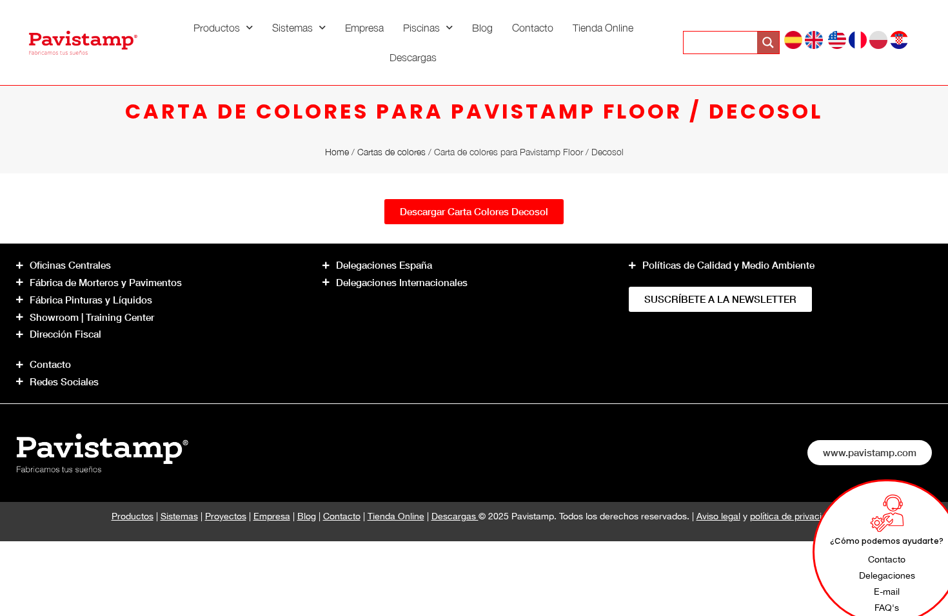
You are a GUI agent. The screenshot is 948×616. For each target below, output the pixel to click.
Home (337, 151)
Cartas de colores (391, 151)
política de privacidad (793, 516)
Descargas (413, 57)
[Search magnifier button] (768, 42)
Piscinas (421, 28)
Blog (482, 28)
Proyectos (225, 516)
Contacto (532, 28)
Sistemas (292, 28)
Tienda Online (603, 28)
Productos (216, 28)
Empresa (364, 28)
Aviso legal (718, 516)
